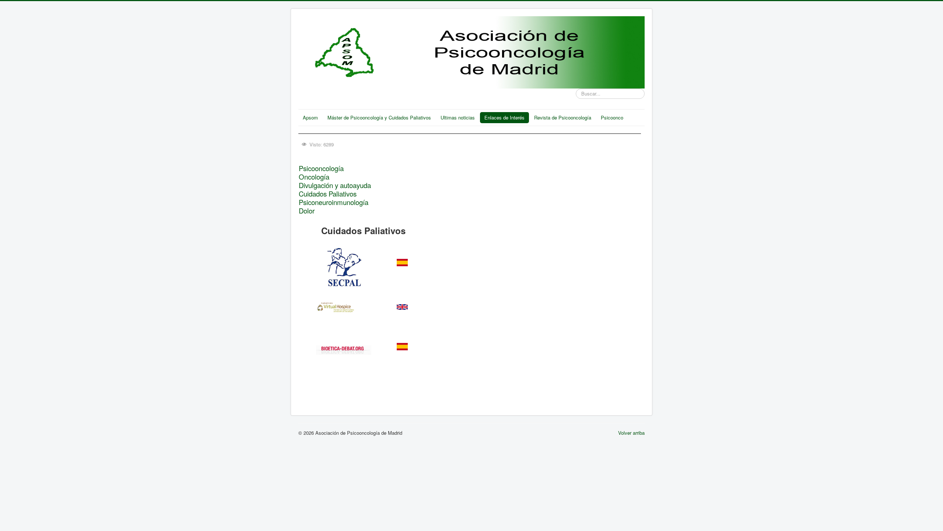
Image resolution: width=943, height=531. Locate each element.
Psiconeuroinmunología (333, 202)
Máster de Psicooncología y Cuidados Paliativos (379, 117)
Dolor (307, 210)
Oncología (314, 176)
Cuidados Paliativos (328, 193)
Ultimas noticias (458, 117)
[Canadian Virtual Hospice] (343, 305)
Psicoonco (612, 117)
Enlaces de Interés (504, 117)
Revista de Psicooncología (562, 117)
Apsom (310, 117)
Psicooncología (321, 168)
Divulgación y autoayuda (335, 185)
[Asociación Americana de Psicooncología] (343, 350)
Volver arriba (631, 432)
